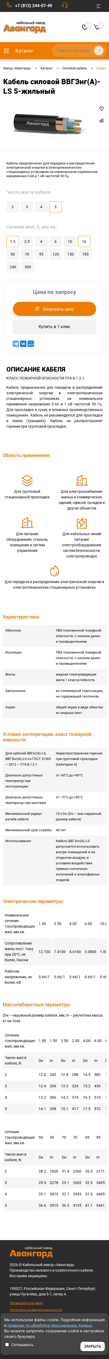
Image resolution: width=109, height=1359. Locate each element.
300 (28, 267)
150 (70, 254)
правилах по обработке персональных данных (49, 1325)
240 (13, 267)
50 (13, 254)
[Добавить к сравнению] (101, 120)
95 (41, 254)
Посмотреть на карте (26, 1303)
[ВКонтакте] (23, 344)
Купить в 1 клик (54, 326)
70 (27, 254)
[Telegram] (16, 344)
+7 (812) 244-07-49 (33, 5)
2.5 (27, 241)
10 (70, 241)
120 (56, 254)
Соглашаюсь (22, 1344)
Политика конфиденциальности (36, 1310)
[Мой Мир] (31, 344)
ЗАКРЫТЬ (92, 1346)
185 (85, 254)
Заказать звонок (66, 6)
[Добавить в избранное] (101, 109)
